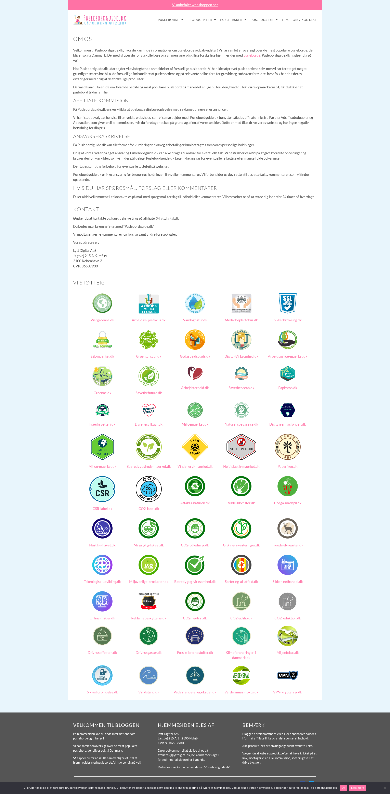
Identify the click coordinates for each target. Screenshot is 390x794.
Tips (285, 19)
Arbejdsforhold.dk (195, 388)
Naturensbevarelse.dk (241, 424)
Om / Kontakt (305, 19)
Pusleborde (168, 19)
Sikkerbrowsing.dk (288, 320)
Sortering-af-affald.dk (241, 581)
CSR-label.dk (102, 508)
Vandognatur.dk (195, 320)
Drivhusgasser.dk (149, 652)
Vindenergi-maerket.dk (195, 466)
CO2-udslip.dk (241, 618)
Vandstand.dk (148, 692)
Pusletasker (231, 19)
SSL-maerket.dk (102, 356)
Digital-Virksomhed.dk (241, 356)
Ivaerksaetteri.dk (102, 424)
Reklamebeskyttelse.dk (148, 618)
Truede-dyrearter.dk (287, 545)
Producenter (199, 19)
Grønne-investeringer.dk (241, 545)
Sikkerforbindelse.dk (102, 692)
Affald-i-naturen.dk (195, 503)
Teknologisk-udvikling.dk (102, 581)
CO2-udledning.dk (195, 545)
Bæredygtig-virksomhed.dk (195, 581)
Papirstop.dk (287, 388)
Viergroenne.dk (102, 320)
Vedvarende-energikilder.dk (195, 692)
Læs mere (357, 787)
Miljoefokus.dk (288, 652)
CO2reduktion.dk (287, 618)
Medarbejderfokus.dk (241, 320)
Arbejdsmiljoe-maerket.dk (287, 356)
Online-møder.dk (102, 618)
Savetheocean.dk (241, 388)
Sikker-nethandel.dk (288, 581)
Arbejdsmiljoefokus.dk (149, 320)
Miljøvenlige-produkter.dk (148, 581)
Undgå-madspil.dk (287, 503)
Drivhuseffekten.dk (102, 652)
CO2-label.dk (149, 508)
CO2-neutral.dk (195, 618)
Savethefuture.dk (149, 393)
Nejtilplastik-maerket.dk (241, 466)
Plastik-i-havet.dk (102, 545)
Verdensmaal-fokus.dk (241, 692)
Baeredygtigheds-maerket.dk (149, 466)
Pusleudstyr (262, 19)
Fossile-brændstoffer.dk (195, 652)
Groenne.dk (102, 393)
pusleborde (252, 55)
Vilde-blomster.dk (241, 503)
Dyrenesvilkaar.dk (148, 424)
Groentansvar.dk (148, 356)
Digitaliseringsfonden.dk (287, 424)
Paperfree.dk (288, 466)
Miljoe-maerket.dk (102, 466)
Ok (343, 787)
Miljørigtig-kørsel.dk (149, 545)
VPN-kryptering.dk (287, 692)
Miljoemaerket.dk (195, 424)
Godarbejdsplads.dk (195, 356)
